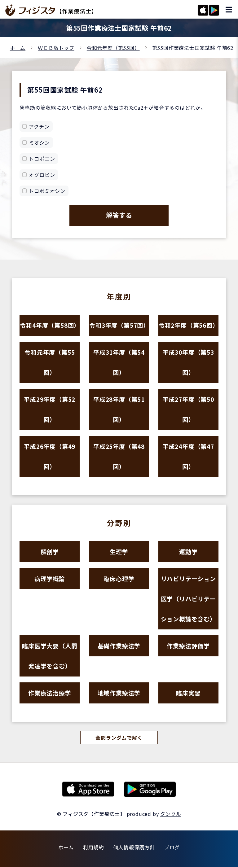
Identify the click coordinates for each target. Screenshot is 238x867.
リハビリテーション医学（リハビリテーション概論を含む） (188, 598)
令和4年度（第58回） (50, 325)
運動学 (188, 551)
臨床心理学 (119, 578)
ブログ (172, 847)
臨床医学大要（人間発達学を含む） (49, 655)
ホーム (17, 47)
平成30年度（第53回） (188, 362)
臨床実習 (188, 693)
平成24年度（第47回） (188, 456)
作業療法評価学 (188, 645)
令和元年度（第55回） (113, 47)
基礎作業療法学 (119, 645)
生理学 (119, 551)
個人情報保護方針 (134, 847)
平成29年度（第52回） (49, 409)
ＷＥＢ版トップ (56, 47)
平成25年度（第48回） (119, 456)
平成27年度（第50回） (188, 409)
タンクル (170, 813)
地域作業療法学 (119, 693)
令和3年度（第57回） (119, 325)
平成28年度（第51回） (119, 409)
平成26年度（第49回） (49, 456)
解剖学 (50, 551)
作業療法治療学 (49, 693)
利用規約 (93, 847)
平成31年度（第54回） (119, 362)
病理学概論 (49, 578)
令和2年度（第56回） (188, 325)
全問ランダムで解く (118, 737)
